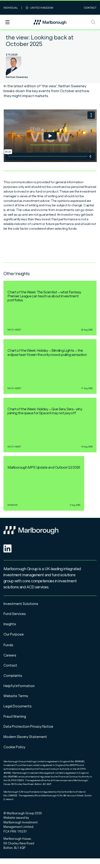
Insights (9, 624)
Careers (9, 655)
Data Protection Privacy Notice (28, 726)
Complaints (12, 676)
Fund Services (14, 614)
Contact (90, 8)
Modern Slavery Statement (25, 737)
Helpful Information (19, 686)
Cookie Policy (14, 747)
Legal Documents (17, 706)
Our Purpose (13, 634)
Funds (8, 645)
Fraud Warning (14, 716)
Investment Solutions (20, 604)
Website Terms (15, 696)
